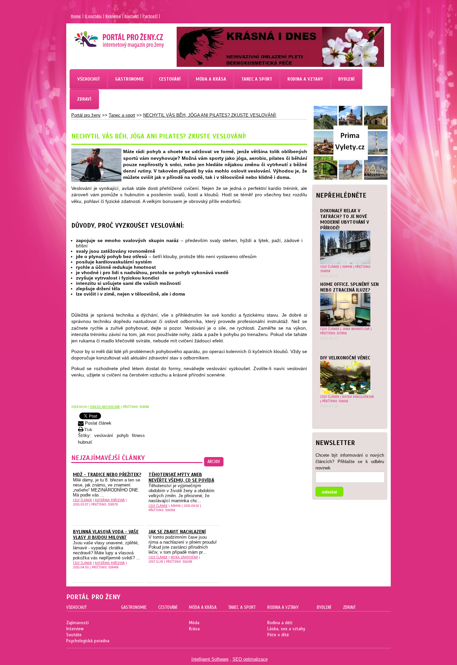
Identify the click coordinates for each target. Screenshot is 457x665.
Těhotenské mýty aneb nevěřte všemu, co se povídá (181, 477)
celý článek (329, 266)
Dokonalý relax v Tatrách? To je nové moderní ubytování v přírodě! (344, 219)
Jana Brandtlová (356, 329)
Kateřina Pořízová (110, 500)
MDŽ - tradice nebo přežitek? (107, 474)
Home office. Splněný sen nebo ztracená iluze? (349, 287)
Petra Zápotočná (184, 557)
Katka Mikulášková (358, 397)
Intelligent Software (210, 659)
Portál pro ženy (86, 115)
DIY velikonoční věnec (345, 358)
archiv (213, 461)
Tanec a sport (122, 115)
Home (76, 16)
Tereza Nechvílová (105, 407)
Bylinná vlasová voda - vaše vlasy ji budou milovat (106, 534)
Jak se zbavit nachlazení (177, 532)
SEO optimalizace (250, 659)
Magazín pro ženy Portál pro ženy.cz (108, 37)
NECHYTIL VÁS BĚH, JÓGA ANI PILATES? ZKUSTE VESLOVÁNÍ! (209, 115)
